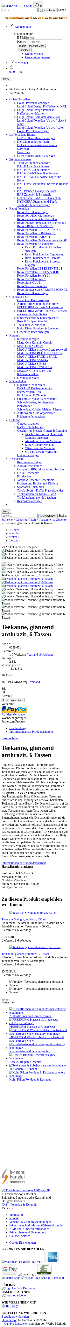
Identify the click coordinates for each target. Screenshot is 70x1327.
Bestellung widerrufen (15, 1316)
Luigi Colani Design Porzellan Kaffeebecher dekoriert (35, 111)
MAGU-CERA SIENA (31, 363)
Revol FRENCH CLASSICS (35, 226)
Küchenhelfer (17, 381)
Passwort (22, 41)
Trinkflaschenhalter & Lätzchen (36, 497)
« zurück (14, 533)
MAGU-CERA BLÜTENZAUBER (39, 353)
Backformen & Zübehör (32, 395)
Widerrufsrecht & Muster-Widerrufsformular (36, 1225)
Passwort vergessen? (37, 57)
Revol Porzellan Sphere (31, 279)
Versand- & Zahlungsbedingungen (30, 1221)
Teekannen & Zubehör (31, 325)
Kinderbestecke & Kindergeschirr (37, 317)
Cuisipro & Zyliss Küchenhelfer (36, 399)
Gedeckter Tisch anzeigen (33, 300)
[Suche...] (48, 10)
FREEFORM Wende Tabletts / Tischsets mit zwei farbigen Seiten (42, 312)
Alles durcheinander (29, 465)
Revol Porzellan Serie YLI (33, 275)
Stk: (4, 688)
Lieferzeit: (8, 651)
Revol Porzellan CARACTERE (37, 236)
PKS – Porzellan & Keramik (19, 1204)
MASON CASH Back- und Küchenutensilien (34, 372)
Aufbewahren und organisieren (36, 413)
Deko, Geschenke (28, 473)
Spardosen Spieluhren (30, 487)
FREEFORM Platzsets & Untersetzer (40, 307)
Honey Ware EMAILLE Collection (39, 198)
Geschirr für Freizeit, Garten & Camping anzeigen (44, 435)
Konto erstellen (34, 53)
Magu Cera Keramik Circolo (34, 342)
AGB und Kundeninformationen (29, 1228)
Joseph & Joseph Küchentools (35, 480)
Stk (4, 692)
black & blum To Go (30, 427)
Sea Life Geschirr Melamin (41, 451)
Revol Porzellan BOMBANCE (36, 233)
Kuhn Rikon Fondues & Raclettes (38, 328)
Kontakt (14, 1218)
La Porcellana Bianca (22, 134)
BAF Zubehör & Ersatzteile (34, 194)
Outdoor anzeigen (28, 423)
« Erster (14, 529)
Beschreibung (17, 728)
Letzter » (14, 540)
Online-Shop (9, 1320)
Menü (6, 78)
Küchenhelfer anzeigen (31, 384)
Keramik (14, 335)
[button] (20, 26)
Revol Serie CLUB (29, 282)
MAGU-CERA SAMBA (32, 360)
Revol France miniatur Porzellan (37, 219)
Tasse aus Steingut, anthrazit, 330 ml (24, 919)
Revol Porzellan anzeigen (32, 212)
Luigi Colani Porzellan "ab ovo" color (40, 127)
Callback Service (19, 1236)
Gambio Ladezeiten (16, 1323)
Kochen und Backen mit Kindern (37, 483)
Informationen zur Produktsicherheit (31, 731)
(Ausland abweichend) (40, 654)
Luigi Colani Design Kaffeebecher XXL (42, 106)
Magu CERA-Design (30, 346)
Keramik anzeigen (28, 339)
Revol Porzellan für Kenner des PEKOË (42, 240)
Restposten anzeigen (29, 462)
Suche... (63, 10)
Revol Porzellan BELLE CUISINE (39, 229)
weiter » (14, 537)
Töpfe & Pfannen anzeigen (33, 162)
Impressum (16, 1214)
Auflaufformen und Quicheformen (38, 303)
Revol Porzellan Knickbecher (35, 243)
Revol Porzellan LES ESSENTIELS (39, 268)
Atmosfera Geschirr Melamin (43, 441)
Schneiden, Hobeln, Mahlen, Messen (39, 409)
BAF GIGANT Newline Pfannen (38, 173)
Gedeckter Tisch (19, 296)
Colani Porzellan (19, 99)
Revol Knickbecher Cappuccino (44, 254)
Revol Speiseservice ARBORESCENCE (42, 289)
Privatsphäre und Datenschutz (27, 1232)
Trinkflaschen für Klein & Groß (36, 494)
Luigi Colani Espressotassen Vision (38, 117)
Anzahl (6, 695)
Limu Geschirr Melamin (39, 444)
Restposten (16, 458)
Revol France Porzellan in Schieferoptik (41, 222)
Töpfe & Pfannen (20, 159)
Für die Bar (24, 476)
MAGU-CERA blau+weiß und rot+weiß (42, 349)
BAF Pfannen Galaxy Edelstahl (36, 191)
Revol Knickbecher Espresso (42, 258)
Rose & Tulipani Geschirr (33, 321)
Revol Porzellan (19, 208)
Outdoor (14, 420)
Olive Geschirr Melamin (40, 448)
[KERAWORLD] (17, 5)
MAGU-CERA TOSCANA (34, 367)
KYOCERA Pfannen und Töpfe (37, 201)
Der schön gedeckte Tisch (33, 141)
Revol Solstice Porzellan (32, 286)
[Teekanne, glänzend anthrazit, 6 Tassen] (27, 578)
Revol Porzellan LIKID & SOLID (38, 272)
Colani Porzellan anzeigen (33, 103)
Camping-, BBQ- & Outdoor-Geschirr (40, 469)
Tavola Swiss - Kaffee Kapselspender (40, 490)
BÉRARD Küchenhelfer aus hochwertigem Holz (34, 390)
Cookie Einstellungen (22, 1242)
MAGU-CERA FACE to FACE (37, 356)
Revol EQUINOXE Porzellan (35, 215)
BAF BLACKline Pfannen (33, 169)
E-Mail (21, 37)
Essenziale (23, 152)
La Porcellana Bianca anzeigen (36, 138)
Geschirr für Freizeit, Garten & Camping (42, 430)
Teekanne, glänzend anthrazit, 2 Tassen (26, 953)
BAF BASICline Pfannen (33, 166)
